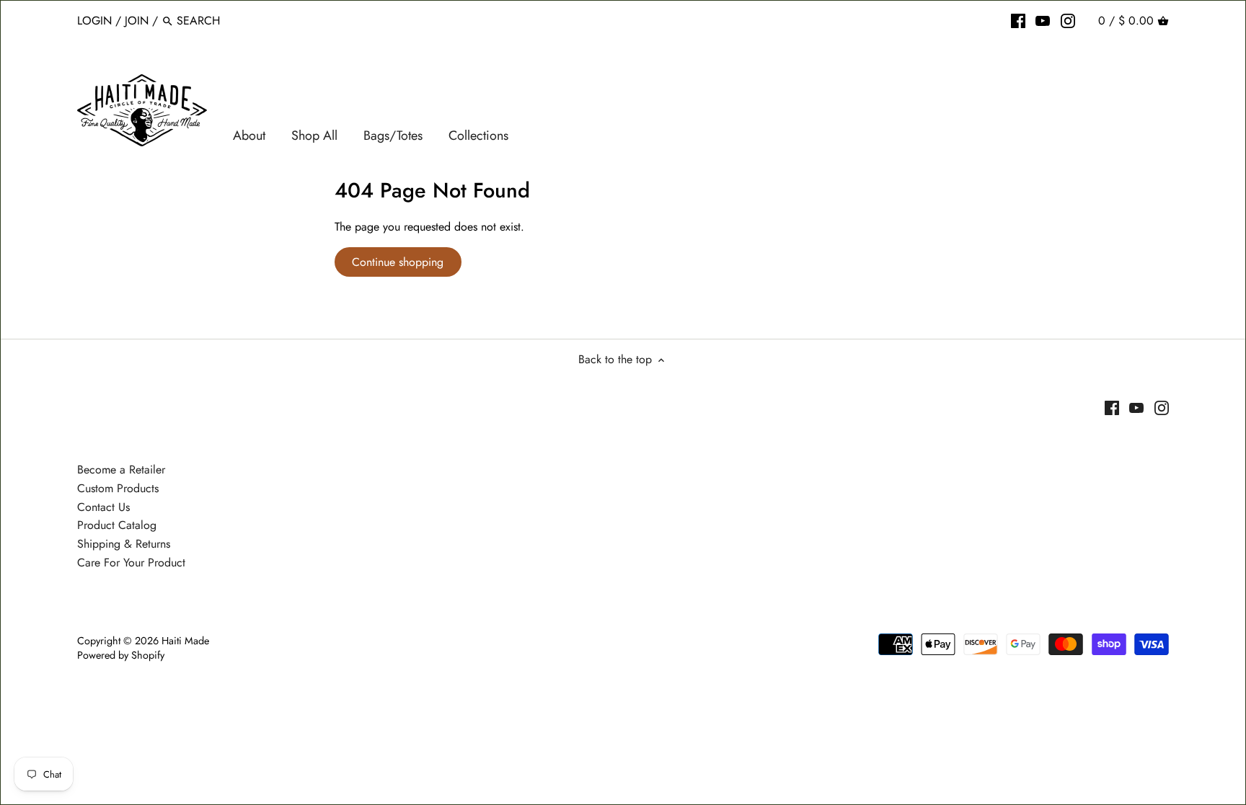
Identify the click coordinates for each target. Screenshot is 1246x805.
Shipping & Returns (123, 543)
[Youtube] (1042, 20)
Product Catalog (116, 525)
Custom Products (118, 488)
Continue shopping (397, 262)
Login (94, 20)
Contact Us (103, 507)
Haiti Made (185, 640)
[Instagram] (1068, 20)
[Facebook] (1018, 20)
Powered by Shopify (120, 655)
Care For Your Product (131, 562)
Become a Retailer (121, 469)
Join (137, 20)
